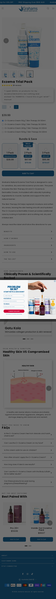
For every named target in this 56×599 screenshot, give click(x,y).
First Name (6, 304)
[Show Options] (23, 295)
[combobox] (14, 295)
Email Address (7, 298)
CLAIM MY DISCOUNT (14, 311)
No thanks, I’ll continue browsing (14, 314)
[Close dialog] (55, 281)
